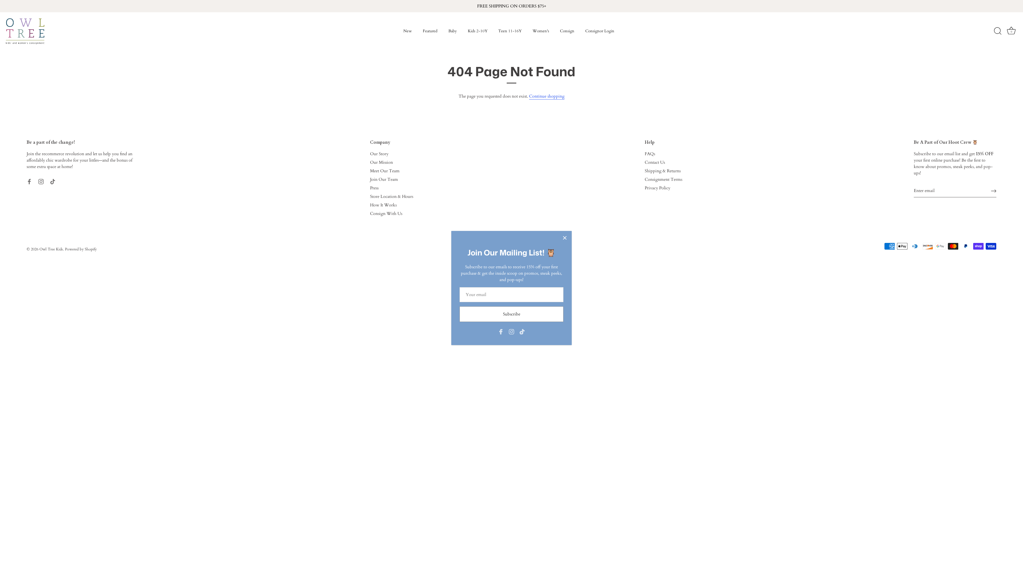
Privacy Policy (657, 188)
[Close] (565, 238)
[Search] (998, 31)
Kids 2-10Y (478, 31)
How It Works (383, 205)
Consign (567, 31)
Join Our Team (384, 179)
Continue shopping (547, 96)
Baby (452, 31)
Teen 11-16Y (510, 31)
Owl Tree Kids (51, 249)
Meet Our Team (385, 171)
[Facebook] (501, 331)
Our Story (379, 154)
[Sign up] (993, 191)
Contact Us (655, 162)
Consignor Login (599, 31)
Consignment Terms (663, 179)
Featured (430, 31)
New (407, 31)
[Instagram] (511, 331)
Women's (541, 31)
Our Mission (381, 162)
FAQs (650, 154)
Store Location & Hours (391, 196)
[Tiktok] (522, 331)
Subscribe (511, 314)
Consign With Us (386, 214)
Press (374, 188)
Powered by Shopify (81, 249)
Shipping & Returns (663, 171)
